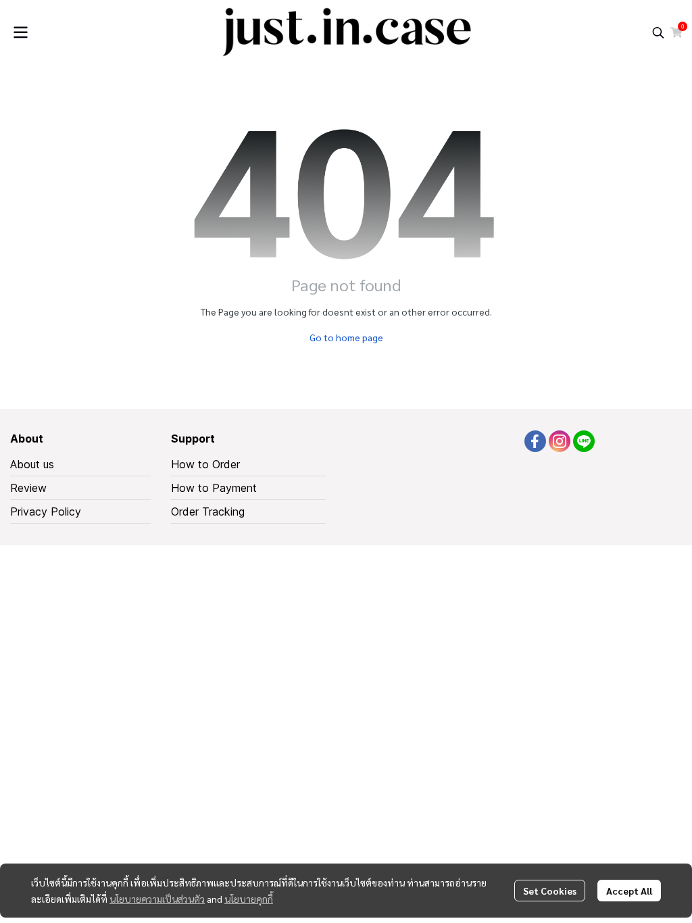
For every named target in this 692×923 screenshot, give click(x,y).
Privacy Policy (45, 511)
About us (32, 464)
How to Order (205, 464)
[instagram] (559, 441)
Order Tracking (208, 511)
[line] (584, 441)
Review (28, 488)
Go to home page (346, 337)
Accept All (629, 890)
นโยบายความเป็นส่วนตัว (157, 899)
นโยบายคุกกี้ (248, 899)
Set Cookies (549, 890)
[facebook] (535, 441)
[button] (658, 32)
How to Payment (214, 488)
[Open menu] (20, 32)
